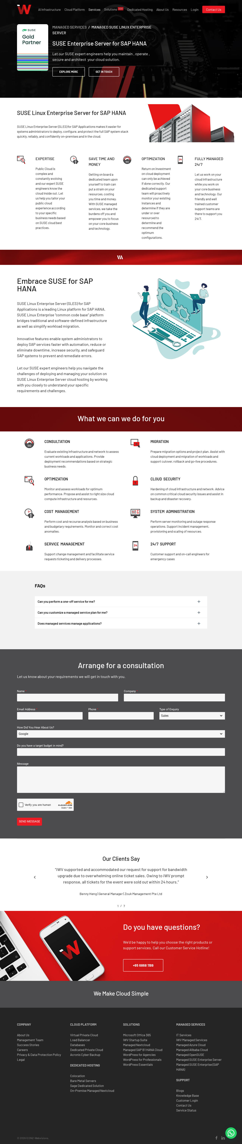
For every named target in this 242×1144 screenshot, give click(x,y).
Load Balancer (80, 1040)
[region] (121, 885)
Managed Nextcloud (136, 1045)
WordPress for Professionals (142, 1059)
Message (23, 764)
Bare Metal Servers (83, 1081)
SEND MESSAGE (29, 821)
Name (21, 691)
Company (131, 691)
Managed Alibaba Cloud (192, 1050)
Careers (22, 1050)
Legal (21, 1059)
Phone (93, 709)
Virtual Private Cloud (84, 1035)
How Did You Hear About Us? (35, 727)
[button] (68, 72)
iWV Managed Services (191, 1040)
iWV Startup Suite (135, 1040)
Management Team (30, 1040)
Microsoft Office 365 (137, 1035)
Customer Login (187, 1100)
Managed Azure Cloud (191, 1045)
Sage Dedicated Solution (87, 1085)
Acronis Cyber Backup (85, 1054)
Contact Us (183, 1105)
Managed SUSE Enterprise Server (199, 1059)
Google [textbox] (23, 734)
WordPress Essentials (138, 1064)
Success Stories (28, 1045)
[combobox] (192, 716)
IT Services (183, 1035)
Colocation (77, 1076)
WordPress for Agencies (139, 1054)
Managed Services (69, 27)
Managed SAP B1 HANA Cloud (142, 1050)
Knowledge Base (187, 1095)
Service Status (186, 1110)
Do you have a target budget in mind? (40, 745)
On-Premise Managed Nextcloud (92, 1090)
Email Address (27, 709)
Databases (77, 1045)
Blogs (180, 1090)
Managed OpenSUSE (190, 1054)
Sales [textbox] (164, 715)
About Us (23, 1035)
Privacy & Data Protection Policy (39, 1054)
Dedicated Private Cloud (86, 1050)
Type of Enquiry (169, 709)
